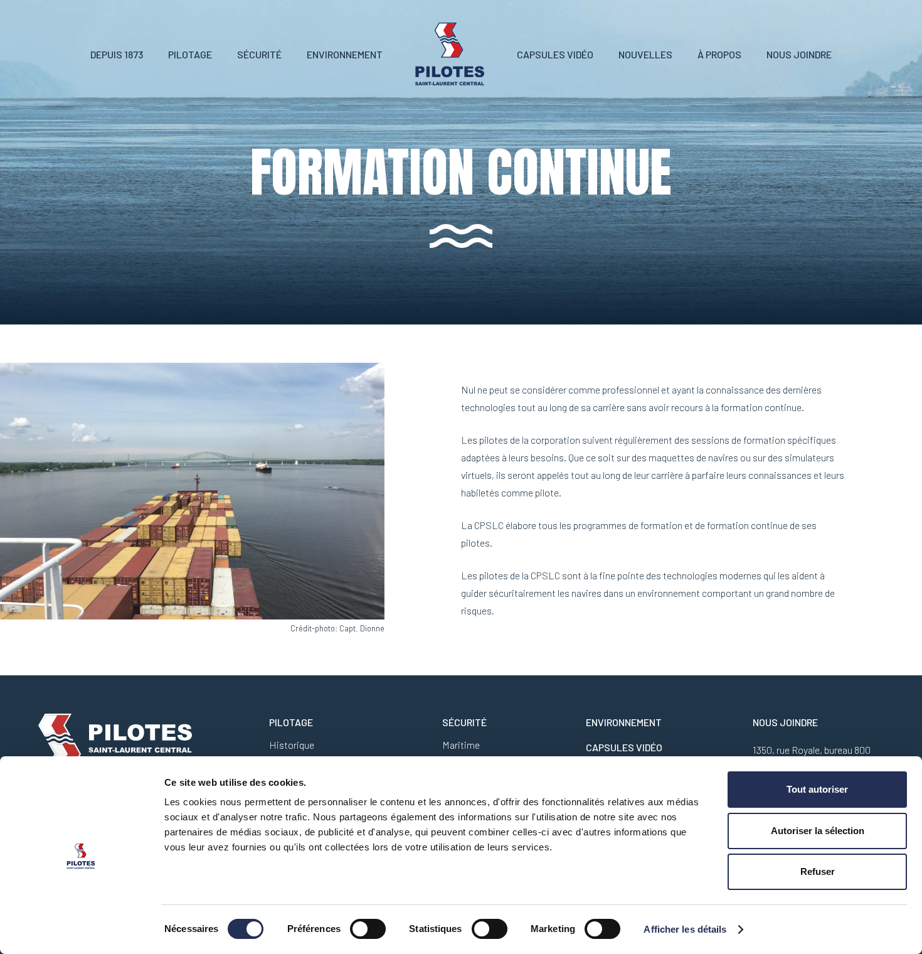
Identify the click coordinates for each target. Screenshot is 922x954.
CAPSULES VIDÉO (624, 747)
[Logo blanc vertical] (450, 54)
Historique (291, 745)
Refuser (817, 871)
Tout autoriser (817, 789)
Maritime (461, 745)
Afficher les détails (685, 929)
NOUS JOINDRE (785, 722)
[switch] (368, 929)
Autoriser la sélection (817, 830)
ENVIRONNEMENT (624, 722)
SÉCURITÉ (464, 722)
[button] (221, 54)
